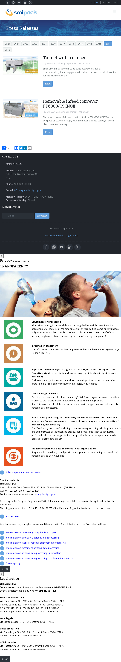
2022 (34, 43)
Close (5, 568)
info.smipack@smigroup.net (28, 190)
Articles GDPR (13, 516)
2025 (7, 43)
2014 (107, 43)
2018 (71, 43)
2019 (62, 43)
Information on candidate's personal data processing (32, 537)
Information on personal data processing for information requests (39, 558)
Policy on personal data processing (23, 472)
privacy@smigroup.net (45, 494)
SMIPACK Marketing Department (62, 63)
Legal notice (72, 235)
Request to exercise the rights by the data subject (31, 532)
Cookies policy (13, 563)
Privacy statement (54, 235)
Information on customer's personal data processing (32, 547)
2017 (80, 43)
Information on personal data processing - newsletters (33, 552)
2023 (25, 43)
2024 (16, 43)
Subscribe (42, 215)
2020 (53, 43)
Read (48, 83)
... (68, 75)
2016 (89, 43)
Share (9, 148)
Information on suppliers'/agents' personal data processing (36, 542)
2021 (43, 43)
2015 (98, 43)
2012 (7, 49)
